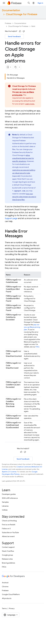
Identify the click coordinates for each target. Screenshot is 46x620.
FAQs (4, 567)
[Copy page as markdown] (15, 67)
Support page (11, 218)
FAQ (37, 347)
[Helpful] (20, 31)
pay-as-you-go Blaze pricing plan (32, 327)
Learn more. (30, 104)
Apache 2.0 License (9, 472)
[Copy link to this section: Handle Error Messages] (25, 236)
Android (5, 582)
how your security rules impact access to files (24, 197)
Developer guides (9, 494)
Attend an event (8, 536)
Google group (7, 555)
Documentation (11, 10)
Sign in (40, 3)
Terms (4, 608)
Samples (5, 502)
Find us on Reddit (8, 524)
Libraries (5, 506)
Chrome (5, 586)
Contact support (8, 547)
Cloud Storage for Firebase (21, 14)
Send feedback (14, 36)
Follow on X (6, 528)
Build (33, 26)
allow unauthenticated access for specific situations (23, 158)
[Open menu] (3, 3)
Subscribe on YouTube (10, 532)
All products (6, 598)
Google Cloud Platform (11, 594)
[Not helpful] (24, 31)
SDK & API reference (10, 498)
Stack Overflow (8, 551)
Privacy (11, 608)
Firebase (8, 23)
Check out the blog (9, 521)
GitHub (4, 510)
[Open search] (28, 2)
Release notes (7, 559)
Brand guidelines (8, 563)
